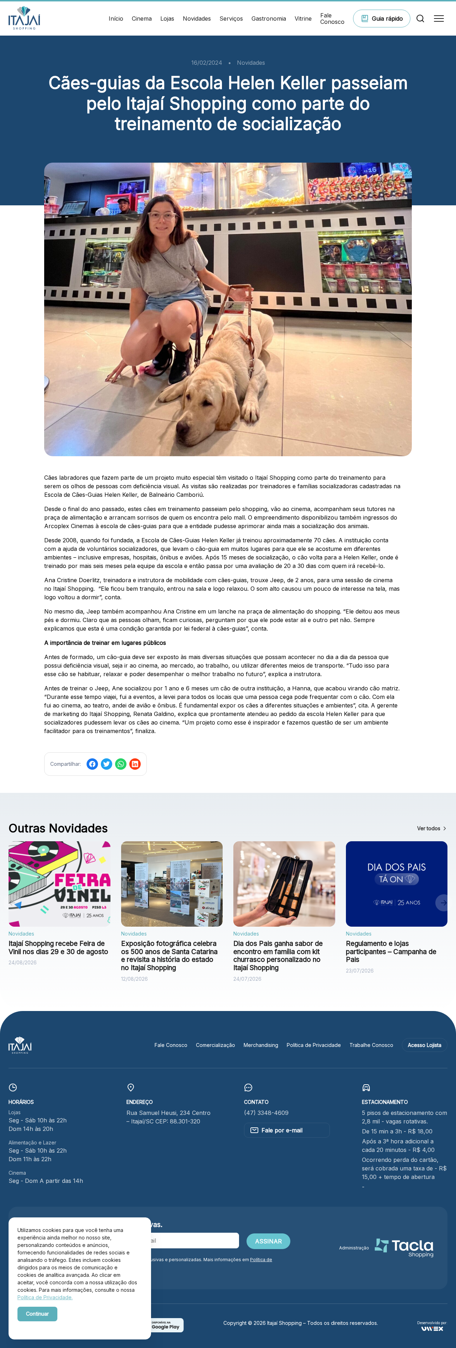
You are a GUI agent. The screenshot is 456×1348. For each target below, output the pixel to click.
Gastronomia (269, 18)
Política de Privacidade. (45, 1297)
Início (116, 18)
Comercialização (215, 1045)
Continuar (37, 1314)
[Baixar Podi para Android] (161, 1330)
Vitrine (303, 18)
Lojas (167, 18)
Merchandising (261, 1045)
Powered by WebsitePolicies (47, 1326)
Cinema (142, 18)
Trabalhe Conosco (371, 1045)
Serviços (231, 18)
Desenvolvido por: (432, 1323)
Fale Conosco (332, 18)
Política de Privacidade (314, 1045)
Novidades (197, 18)
